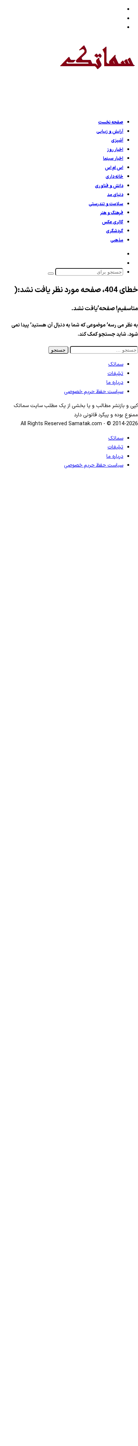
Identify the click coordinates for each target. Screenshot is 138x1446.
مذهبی (116, 240)
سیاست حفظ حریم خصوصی (93, 392)
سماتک (115, 364)
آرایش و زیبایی (109, 131)
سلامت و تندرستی (106, 204)
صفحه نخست (110, 122)
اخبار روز (115, 149)
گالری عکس (112, 222)
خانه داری (114, 176)
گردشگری (114, 231)
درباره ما (114, 382)
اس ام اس (114, 168)
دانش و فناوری (109, 186)
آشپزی (117, 140)
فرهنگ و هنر (111, 213)
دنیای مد (115, 195)
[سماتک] (97, 74)
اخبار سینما (113, 158)
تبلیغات (115, 373)
